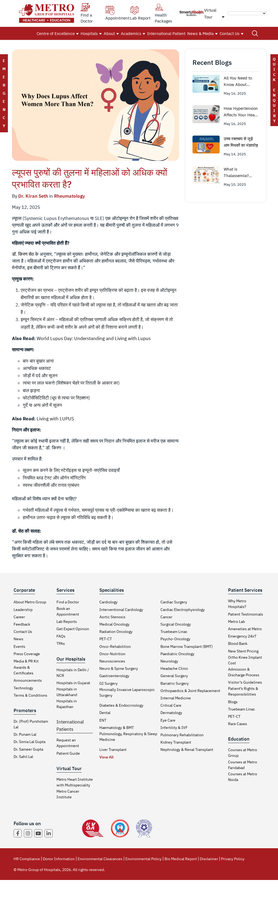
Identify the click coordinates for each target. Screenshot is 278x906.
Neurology (169, 661)
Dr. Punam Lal (25, 734)
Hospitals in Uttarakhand (66, 692)
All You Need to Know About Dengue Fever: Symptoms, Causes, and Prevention (241, 81)
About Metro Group (30, 602)
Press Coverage (27, 653)
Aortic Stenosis (112, 616)
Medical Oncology (114, 624)
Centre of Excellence (56, 33)
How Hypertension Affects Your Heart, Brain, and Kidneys (241, 112)
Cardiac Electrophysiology (182, 609)
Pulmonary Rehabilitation (182, 734)
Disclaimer (209, 858)
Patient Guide (68, 753)
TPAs (60, 643)
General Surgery (174, 675)
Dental (104, 712)
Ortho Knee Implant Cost (245, 660)
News (18, 638)
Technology (23, 688)
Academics (131, 33)
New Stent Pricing (243, 651)
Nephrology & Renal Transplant (186, 749)
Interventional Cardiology (121, 609)
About (109, 33)
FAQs (60, 636)
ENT (102, 720)
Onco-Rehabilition (115, 646)
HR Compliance (27, 858)
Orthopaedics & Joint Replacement (190, 690)
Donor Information (59, 858)
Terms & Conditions (30, 695)
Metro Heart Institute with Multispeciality (74, 782)
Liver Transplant (113, 749)
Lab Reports (66, 621)
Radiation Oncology (115, 631)
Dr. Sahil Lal (23, 756)
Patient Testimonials (245, 614)
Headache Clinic (174, 668)
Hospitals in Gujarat (73, 682)
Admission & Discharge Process (243, 672)
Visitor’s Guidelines (245, 682)
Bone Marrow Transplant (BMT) (186, 646)
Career (19, 616)
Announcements (28, 680)
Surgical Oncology (175, 624)
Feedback (22, 624)
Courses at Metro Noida (242, 776)
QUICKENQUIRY (274, 90)
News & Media (200, 33)
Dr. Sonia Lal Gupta (29, 741)
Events (19, 646)
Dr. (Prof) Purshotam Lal (31, 724)
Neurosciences (112, 661)
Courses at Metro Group (242, 752)
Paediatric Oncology (177, 653)
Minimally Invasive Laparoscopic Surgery (127, 692)
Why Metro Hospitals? (237, 603)
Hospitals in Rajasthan (66, 704)
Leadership (23, 609)
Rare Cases (237, 723)
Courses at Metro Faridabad (242, 765)
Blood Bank (237, 643)
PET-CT (105, 638)
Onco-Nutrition (112, 653)
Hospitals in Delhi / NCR (72, 672)
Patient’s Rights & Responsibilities (243, 691)
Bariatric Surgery (174, 683)
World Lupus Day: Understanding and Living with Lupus (94, 338)
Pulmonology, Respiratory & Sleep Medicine (128, 736)
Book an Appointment (67, 611)
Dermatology (171, 712)
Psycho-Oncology (175, 638)
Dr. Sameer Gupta (28, 749)
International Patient (166, 33)
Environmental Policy (143, 858)
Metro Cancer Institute (67, 794)
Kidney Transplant (175, 742)
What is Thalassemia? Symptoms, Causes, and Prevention (241, 173)
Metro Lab (236, 621)
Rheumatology (69, 196)
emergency (3, 93)
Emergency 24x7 (242, 636)
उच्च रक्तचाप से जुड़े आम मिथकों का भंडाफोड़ (241, 142)
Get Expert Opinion (72, 628)
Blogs (233, 701)
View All (106, 757)
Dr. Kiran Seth (33, 196)
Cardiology (108, 602)
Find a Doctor (67, 602)
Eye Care (167, 720)
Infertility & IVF (174, 727)
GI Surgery (108, 683)
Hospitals (89, 33)
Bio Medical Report (181, 858)
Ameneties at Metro (245, 628)
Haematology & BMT (116, 727)
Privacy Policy (232, 858)
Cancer (166, 616)
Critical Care (170, 705)
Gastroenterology (114, 675)
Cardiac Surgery (173, 602)
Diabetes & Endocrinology (121, 705)
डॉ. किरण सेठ (23, 254)
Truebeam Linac (173, 631)
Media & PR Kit (26, 661)
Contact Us (229, 33)
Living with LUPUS (55, 419)
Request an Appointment (67, 743)
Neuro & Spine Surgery (118, 668)
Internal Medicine (175, 698)
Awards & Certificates (23, 670)
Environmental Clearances (100, 858)
